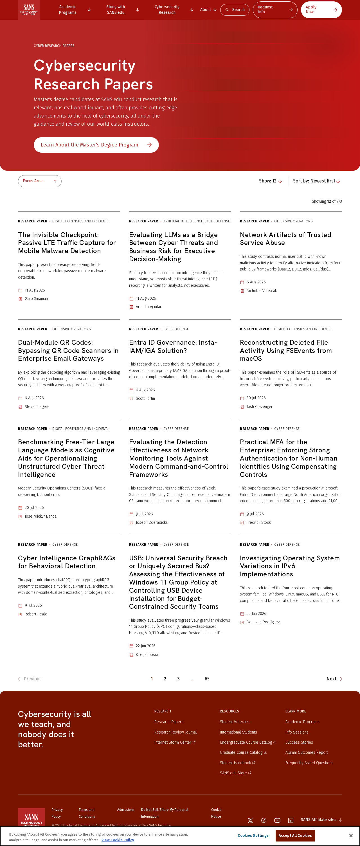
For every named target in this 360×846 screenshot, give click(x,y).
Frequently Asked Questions (309, 763)
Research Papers (168, 721)
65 (207, 679)
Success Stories (299, 742)
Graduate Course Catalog (241, 752)
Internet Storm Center (172, 742)
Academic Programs (302, 721)
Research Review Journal (175, 732)
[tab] (70, 9)
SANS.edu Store (233, 773)
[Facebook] (263, 820)
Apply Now (311, 9)
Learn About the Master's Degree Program (89, 145)
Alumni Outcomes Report (306, 752)
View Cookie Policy (118, 840)
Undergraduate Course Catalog (246, 742)
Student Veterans (234, 721)
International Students (238, 732)
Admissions (125, 810)
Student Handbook (235, 763)
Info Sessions (297, 732)
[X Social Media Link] (250, 820)
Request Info (265, 9)
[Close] (351, 835)
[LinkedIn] (290, 820)
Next (331, 679)
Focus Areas (33, 181)
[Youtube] (277, 820)
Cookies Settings (253, 835)
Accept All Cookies (295, 835)
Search (238, 9)
